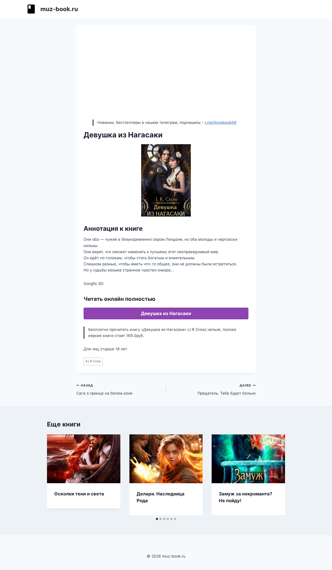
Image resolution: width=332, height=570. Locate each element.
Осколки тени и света (79, 494)
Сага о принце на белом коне (104, 390)
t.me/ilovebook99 (220, 122)
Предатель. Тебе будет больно (227, 390)
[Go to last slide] (55, 475)
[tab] (157, 519)
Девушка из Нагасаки (166, 313)
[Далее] (277, 475)
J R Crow (93, 361)
